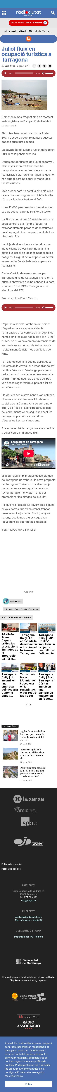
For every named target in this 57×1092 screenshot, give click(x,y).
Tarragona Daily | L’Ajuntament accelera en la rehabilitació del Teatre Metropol (28, 685)
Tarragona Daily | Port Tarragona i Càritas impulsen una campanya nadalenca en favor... (46, 686)
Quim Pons (10, 66)
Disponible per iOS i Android (28, 936)
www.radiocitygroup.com (34, 980)
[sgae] (28, 821)
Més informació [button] (14, 1075)
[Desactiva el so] (43, 73)
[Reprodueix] (5, 73)
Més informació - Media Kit (28, 920)
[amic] (28, 810)
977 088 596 (30, 897)
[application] (28, 73)
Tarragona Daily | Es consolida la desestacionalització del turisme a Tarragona (28, 644)
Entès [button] (28, 1084)
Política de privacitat (12, 864)
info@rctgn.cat (28, 900)
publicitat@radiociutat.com (28, 917)
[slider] (49, 73)
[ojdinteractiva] (28, 842)
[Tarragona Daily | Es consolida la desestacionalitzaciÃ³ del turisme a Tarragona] (28, 628)
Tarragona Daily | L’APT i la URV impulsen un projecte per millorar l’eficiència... (46, 645)
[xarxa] (28, 799)
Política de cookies (11, 868)
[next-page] (30, 704)
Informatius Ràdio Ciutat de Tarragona (30, 31)
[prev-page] (26, 704)
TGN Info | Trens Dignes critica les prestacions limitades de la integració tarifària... (10, 646)
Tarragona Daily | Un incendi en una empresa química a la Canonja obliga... (10, 685)
